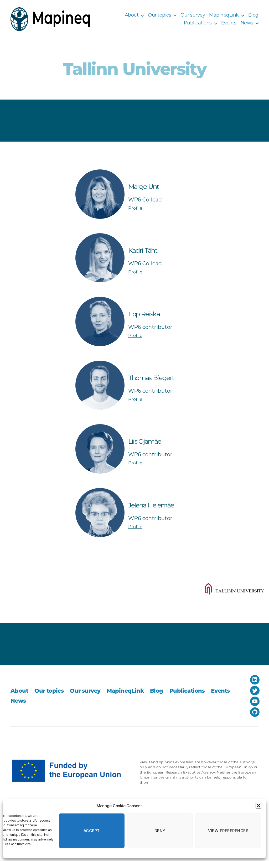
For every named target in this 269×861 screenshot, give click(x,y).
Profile (135, 208)
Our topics (159, 15)
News (247, 23)
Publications (198, 23)
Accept (92, 830)
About (132, 15)
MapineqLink (224, 15)
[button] (258, 805)
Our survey (192, 15)
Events (228, 23)
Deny (159, 830)
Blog (253, 15)
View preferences (228, 830)
